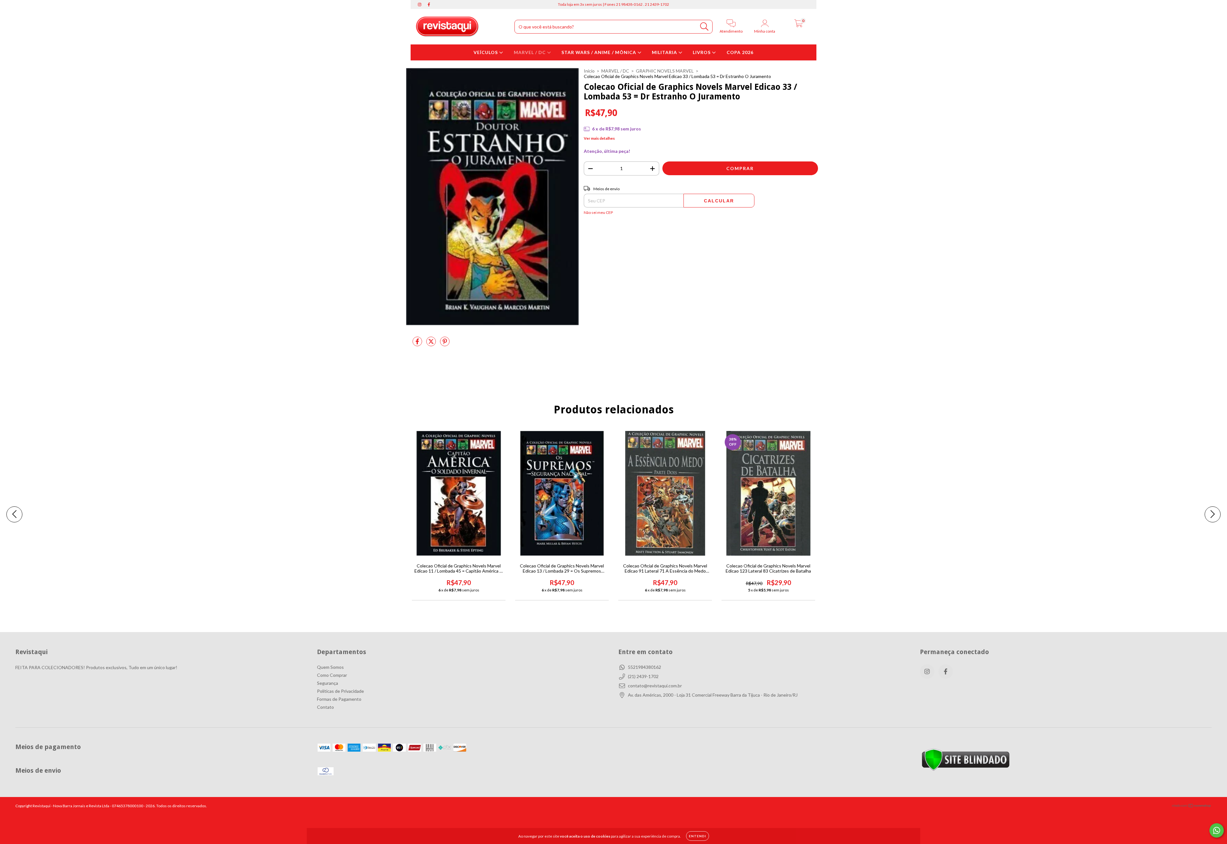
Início (589, 71)
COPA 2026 (740, 52)
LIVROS (702, 52)
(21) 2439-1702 (643, 676)
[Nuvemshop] (1192, 806)
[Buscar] (704, 26)
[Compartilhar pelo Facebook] (418, 344)
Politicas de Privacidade (340, 691)
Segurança (327, 683)
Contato (325, 707)
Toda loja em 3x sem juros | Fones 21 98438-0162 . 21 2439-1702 (613, 4)
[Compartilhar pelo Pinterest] (445, 344)
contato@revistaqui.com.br (655, 685)
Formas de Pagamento (339, 699)
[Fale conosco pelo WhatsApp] (1216, 830)
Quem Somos (330, 667)
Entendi (697, 836)
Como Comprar (332, 675)
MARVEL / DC (530, 52)
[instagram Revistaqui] (420, 4)
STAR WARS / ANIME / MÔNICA (599, 52)
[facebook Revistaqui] (429, 4)
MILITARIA (665, 52)
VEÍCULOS (486, 52)
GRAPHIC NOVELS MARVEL (665, 71)
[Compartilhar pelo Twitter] (431, 344)
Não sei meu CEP (598, 212)
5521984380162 (644, 667)
